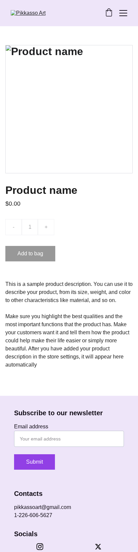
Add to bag (30, 253)
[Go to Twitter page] (98, 546)
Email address (31, 426)
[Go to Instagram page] (43, 546)
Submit (34, 462)
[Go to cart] (109, 13)
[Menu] (123, 13)
